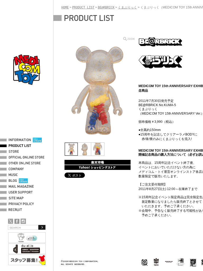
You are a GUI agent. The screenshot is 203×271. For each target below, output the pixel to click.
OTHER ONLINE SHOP (25, 163)
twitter (10, 221)
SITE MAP (16, 198)
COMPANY (16, 169)
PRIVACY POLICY (21, 204)
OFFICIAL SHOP (20, 151)
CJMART (180, 262)
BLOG (13, 180)
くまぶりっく (127, 7)
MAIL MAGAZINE (21, 186)
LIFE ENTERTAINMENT (193, 262)
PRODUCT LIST (20, 145)
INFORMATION (20, 140)
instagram (23, 221)
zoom (129, 39)
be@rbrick (144, 262)
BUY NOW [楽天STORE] (97, 162)
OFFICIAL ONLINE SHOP (27, 157)
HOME (65, 7)
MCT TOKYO (169, 262)
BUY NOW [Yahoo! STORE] (97, 167)
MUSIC (14, 175)
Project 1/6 (156, 262)
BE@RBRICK (106, 7)
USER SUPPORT (21, 192)
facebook (17, 221)
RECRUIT (16, 209)
